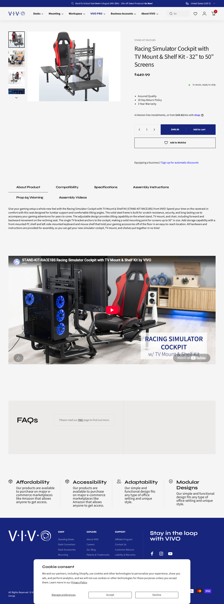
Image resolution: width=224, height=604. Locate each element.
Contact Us (120, 544)
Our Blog (91, 550)
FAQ (80, 420)
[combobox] (201, 3)
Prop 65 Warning (29, 197)
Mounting (63, 555)
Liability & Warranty (125, 555)
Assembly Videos (73, 197)
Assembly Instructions (151, 187)
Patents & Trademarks (98, 555)
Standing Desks (66, 539)
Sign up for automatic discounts (180, 163)
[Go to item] (16, 39)
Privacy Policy (79, 582)
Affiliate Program (123, 539)
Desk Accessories (67, 550)
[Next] (111, 66)
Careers (90, 544)
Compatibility (67, 187)
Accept (110, 595)
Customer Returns (124, 550)
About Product (28, 187)
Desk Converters (66, 544)
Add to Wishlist (178, 143)
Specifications (105, 187)
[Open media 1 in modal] (73, 66)
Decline (156, 595)
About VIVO (92, 539)
